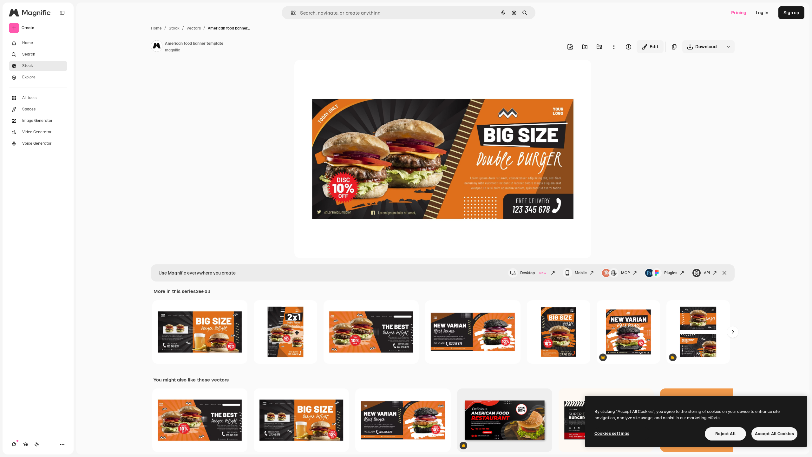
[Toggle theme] (37, 444)
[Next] (732, 332)
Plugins (670, 272)
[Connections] (14, 444)
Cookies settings (611, 433)
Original (335, 72)
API (707, 272)
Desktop (533, 272)
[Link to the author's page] (156, 47)
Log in (762, 13)
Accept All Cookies (774, 433)
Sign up (791, 13)
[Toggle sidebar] (62, 13)
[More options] (613, 46)
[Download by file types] (728, 46)
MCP (625, 272)
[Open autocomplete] (290, 12)
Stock (174, 28)
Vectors (194, 28)
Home (156, 28)
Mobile (581, 272)
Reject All (725, 433)
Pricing (738, 13)
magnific (172, 50)
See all (203, 291)
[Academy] (25, 444)
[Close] (724, 272)
